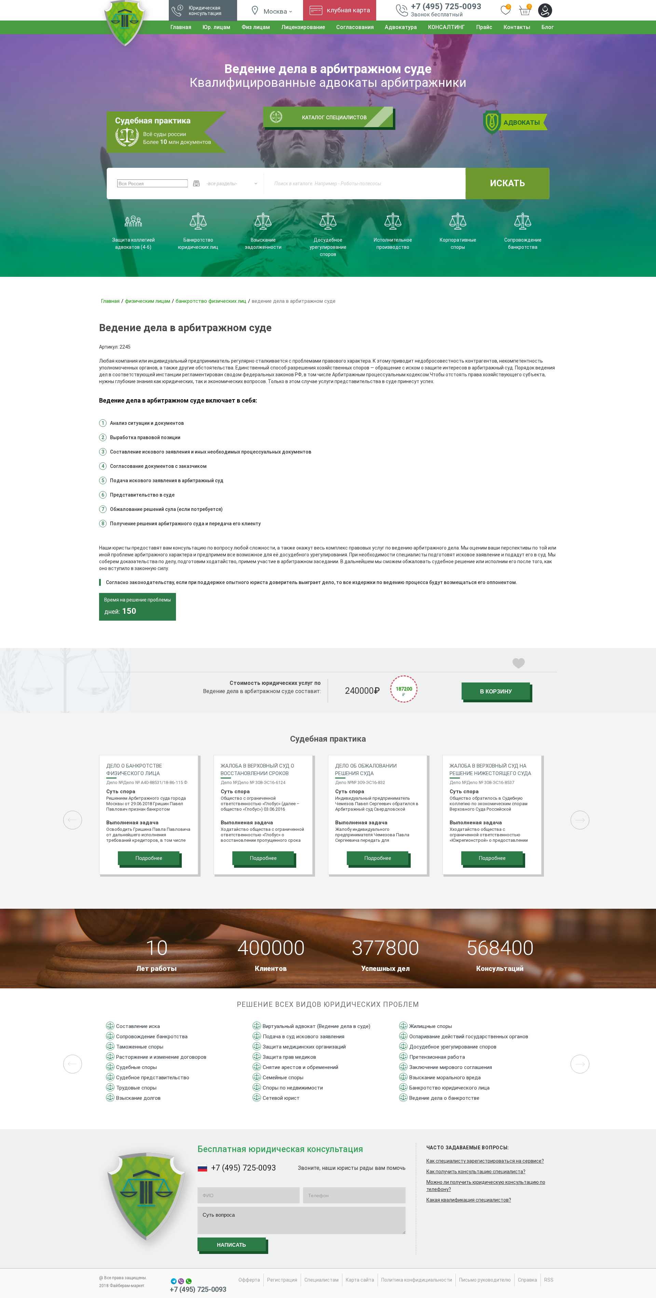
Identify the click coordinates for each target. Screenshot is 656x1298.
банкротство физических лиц (211, 301)
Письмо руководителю (485, 1280)
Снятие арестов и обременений (300, 1067)
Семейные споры (283, 1077)
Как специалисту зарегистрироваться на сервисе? (485, 1161)
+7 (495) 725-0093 (446, 6)
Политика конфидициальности (416, 1280)
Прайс (484, 27)
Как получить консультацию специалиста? (475, 1171)
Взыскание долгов (138, 1098)
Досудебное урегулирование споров (452, 1047)
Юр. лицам (216, 27)
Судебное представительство (152, 1077)
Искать (507, 183)
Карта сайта (360, 1280)
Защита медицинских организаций (304, 1047)
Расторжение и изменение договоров (161, 1057)
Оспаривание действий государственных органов (468, 1036)
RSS (549, 1280)
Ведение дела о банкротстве (444, 1098)
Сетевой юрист (281, 1098)
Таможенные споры (139, 1047)
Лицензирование (303, 27)
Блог (548, 27)
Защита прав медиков (289, 1057)
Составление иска (138, 1026)
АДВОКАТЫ (522, 122)
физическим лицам (147, 301)
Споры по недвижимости (293, 1088)
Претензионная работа (437, 1057)
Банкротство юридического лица (449, 1088)
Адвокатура (401, 27)
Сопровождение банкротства (152, 1036)
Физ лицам (256, 27)
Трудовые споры (136, 1088)
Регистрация (282, 1280)
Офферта (249, 1280)
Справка (527, 1280)
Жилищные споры (430, 1026)
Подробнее (148, 858)
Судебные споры (136, 1067)
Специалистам (321, 1280)
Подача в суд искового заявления (303, 1036)
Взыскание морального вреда (445, 1077)
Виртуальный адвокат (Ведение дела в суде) (316, 1026)
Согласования (355, 27)
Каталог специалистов (334, 117)
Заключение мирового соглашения (450, 1067)
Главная (180, 27)
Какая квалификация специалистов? (468, 1200)
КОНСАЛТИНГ (446, 27)
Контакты (517, 27)
